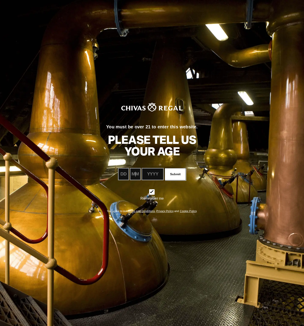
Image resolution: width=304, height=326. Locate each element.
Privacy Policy (165, 211)
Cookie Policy (188, 211)
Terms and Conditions (141, 211)
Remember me (152, 198)
